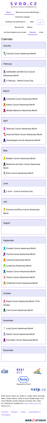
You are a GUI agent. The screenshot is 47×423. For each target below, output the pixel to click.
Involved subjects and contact (15, 32)
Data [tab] (32, 22)
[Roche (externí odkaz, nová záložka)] (23, 379)
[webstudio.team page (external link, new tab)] (35, 420)
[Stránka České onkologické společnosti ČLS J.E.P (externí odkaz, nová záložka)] (37, 370)
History (29, 27)
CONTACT (14, 412)
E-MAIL (23, 412)
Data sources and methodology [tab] (27, 12)
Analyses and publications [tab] (15, 22)
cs (40, 22)
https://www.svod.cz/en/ (32, 403)
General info (19, 27)
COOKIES (4, 412)
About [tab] (8, 12)
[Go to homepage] (23, 4)
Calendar (32, 32)
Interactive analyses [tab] (22, 17)
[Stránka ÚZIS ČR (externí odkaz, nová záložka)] (4, 370)
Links (41, 32)
